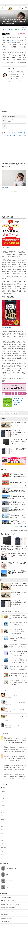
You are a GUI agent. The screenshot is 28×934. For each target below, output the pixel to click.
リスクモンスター (13, 40)
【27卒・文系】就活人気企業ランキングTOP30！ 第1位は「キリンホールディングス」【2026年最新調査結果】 (18, 624)
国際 (2, 837)
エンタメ (3, 791)
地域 (2, 840)
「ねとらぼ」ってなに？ (6, 897)
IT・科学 (3, 787)
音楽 (2, 858)
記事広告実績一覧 (5, 921)
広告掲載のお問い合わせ (6, 918)
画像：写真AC (24, 27)
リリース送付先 (4, 914)
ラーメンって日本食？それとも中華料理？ (15, 709)
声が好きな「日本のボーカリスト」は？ (14, 695)
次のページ (22, 393)
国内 (2, 833)
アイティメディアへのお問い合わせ (9, 911)
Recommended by (17, 526)
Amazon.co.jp (8, 247)
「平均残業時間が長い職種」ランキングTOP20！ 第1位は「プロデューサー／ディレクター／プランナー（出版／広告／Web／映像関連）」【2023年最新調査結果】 (18, 677)
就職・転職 (3, 17)
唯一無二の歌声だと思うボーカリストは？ (15, 725)
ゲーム (2, 798)
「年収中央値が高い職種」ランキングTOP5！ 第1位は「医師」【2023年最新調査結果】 (18, 617)
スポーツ (3, 801)
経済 (2, 854)
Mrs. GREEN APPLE (11, 868)
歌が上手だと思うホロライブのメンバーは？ (15, 702)
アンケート (3, 690)
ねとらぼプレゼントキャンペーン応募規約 (10, 904)
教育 (2, 851)
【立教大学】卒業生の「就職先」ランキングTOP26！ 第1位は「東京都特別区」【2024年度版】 (18, 639)
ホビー (2, 812)
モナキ (7, 887)
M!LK (7, 874)
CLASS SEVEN (9, 880)
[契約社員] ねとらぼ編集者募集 (8, 907)
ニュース (3, 805)
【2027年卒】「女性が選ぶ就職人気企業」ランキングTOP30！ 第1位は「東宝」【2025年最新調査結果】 (17, 631)
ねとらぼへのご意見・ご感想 (7, 900)
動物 (2, 830)
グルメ (2, 795)
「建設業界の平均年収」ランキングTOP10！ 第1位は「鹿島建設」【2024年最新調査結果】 (18, 682)
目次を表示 (22, 33)
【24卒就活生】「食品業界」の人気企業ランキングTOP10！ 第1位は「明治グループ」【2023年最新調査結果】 (18, 653)
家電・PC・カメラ (5, 844)
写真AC (6, 187)
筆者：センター (11, 68)
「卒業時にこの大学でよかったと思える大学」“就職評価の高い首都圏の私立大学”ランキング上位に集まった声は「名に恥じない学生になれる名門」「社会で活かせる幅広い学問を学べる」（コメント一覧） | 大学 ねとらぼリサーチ (15, 751)
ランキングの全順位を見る (14, 388)
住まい (2, 826)
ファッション (4, 809)
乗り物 (2, 819)
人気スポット (4, 823)
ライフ (2, 816)
